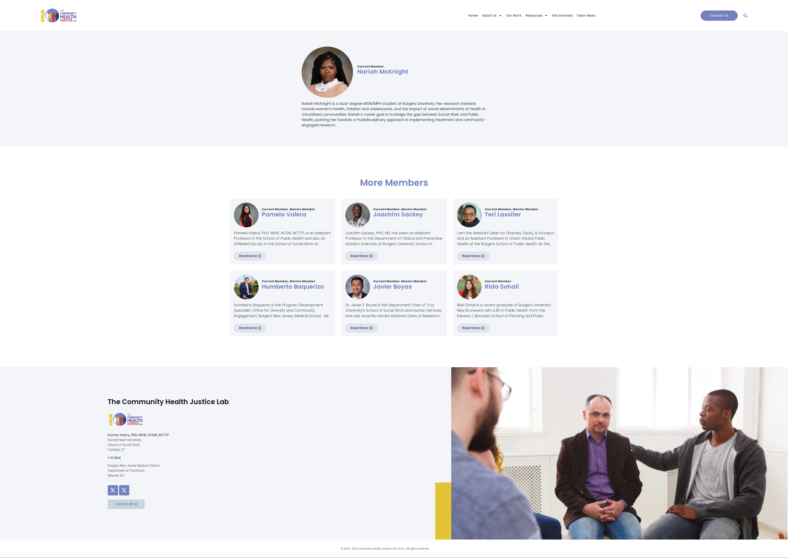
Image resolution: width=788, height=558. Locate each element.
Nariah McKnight (382, 71)
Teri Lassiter (503, 214)
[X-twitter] (113, 490)
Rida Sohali (502, 286)
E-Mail (116, 458)
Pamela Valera (284, 214)
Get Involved (562, 15)
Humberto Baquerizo (293, 286)
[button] (745, 15)
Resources (534, 15)
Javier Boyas (392, 286)
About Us (489, 15)
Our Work (513, 15)
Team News (585, 15)
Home (473, 15)
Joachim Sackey (398, 214)
